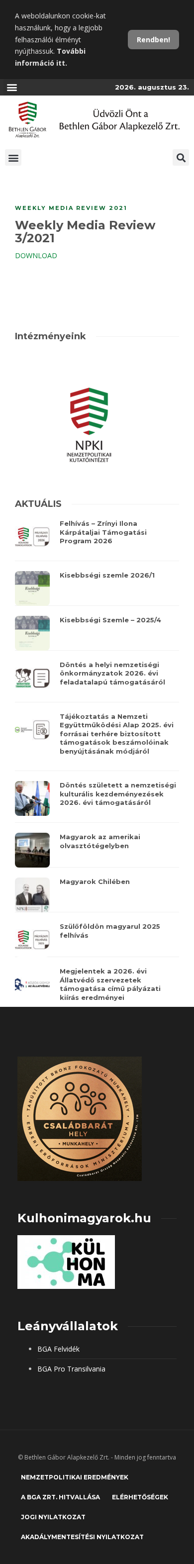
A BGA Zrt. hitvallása (60, 1497)
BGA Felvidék (58, 1349)
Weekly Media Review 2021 (71, 207)
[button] (11, 87)
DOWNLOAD (36, 255)
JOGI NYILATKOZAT (53, 1517)
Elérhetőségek (140, 1497)
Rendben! (153, 39)
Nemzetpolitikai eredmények (74, 1477)
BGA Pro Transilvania (71, 1368)
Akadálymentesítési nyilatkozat (82, 1537)
